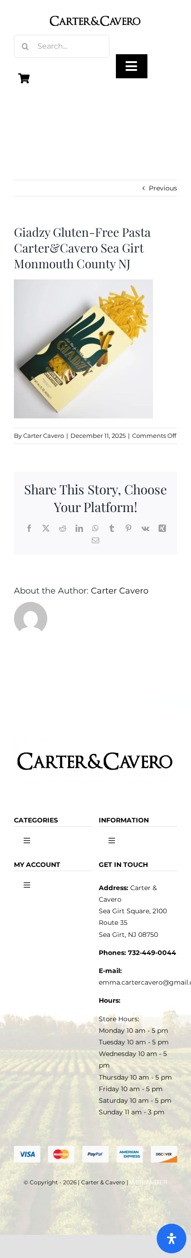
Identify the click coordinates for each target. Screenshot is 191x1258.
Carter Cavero (43, 435)
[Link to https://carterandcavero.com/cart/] (24, 78)
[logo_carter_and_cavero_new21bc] (95, 10)
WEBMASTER (148, 1182)
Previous (163, 188)
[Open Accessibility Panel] (171, 1238)
